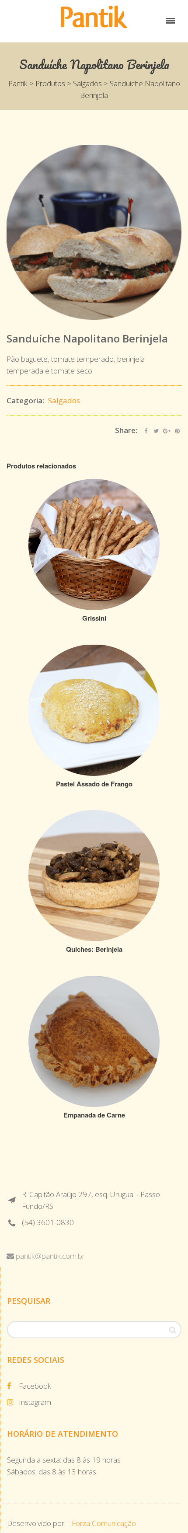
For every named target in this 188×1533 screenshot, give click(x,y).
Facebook (35, 1386)
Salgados (64, 400)
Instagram (35, 1402)
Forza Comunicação (104, 1523)
